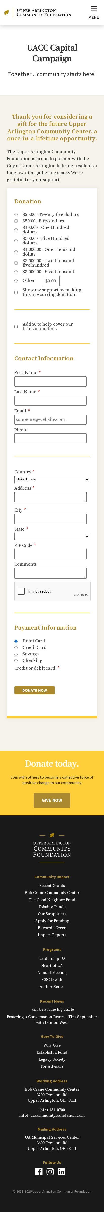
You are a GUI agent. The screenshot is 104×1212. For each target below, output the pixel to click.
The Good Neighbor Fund (52, 899)
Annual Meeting (52, 972)
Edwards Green (52, 927)
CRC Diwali (52, 979)
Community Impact (52, 876)
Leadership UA (52, 958)
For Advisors (52, 1066)
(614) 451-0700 (52, 1109)
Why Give (52, 1045)
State (21, 529)
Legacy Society (52, 1059)
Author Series (52, 986)
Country (24, 472)
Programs (52, 949)
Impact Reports (52, 934)
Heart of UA (52, 965)
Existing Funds (52, 906)
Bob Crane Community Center (52, 892)
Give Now (52, 800)
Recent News (52, 1001)
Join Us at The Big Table (52, 1009)
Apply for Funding (52, 920)
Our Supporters (52, 913)
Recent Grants (52, 885)
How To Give (52, 1036)
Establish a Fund (52, 1052)
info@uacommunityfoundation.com (52, 1115)
